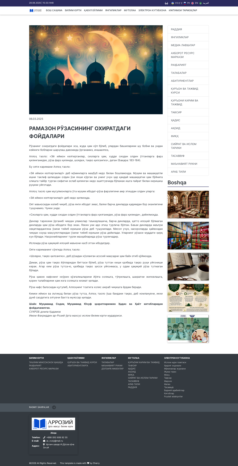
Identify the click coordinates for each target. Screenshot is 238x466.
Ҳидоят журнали (172, 365)
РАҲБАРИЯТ (178, 65)
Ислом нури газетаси (175, 362)
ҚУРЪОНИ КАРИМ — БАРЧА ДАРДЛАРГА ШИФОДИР (187, 309)
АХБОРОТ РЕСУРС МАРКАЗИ (182, 55)
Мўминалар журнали (175, 368)
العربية (205, 3)
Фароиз (168, 381)
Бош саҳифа (54, 10)
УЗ (176, 3)
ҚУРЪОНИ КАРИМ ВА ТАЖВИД (184, 102)
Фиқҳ (167, 375)
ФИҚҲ (174, 136)
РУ (188, 3)
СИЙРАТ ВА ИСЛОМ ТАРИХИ (183, 146)
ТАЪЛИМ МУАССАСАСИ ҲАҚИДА (46, 362)
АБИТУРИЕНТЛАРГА (78, 365)
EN (196, 3)
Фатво (167, 384)
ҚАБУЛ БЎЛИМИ (93, 10)
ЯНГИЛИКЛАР (113, 10)
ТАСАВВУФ (178, 155)
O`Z (180, 3)
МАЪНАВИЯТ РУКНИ (184, 163)
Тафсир (168, 378)
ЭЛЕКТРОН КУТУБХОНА (152, 10)
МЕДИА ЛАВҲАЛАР (183, 45)
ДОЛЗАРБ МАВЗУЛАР (113, 368)
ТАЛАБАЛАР (179, 72)
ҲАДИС (175, 120)
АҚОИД (175, 128)
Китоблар (169, 393)
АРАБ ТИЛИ (178, 171)
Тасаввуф (169, 387)
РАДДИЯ (176, 29)
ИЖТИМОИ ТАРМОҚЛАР (183, 10)
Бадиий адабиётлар (174, 390)
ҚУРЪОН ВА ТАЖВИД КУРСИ (184, 90)
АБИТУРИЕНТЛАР (182, 80)
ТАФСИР (176, 112)
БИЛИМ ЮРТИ (73, 10)
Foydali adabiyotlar (173, 396)
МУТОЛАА (130, 10)
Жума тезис (170, 372)
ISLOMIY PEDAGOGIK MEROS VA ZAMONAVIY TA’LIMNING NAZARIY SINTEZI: (187, 214)
